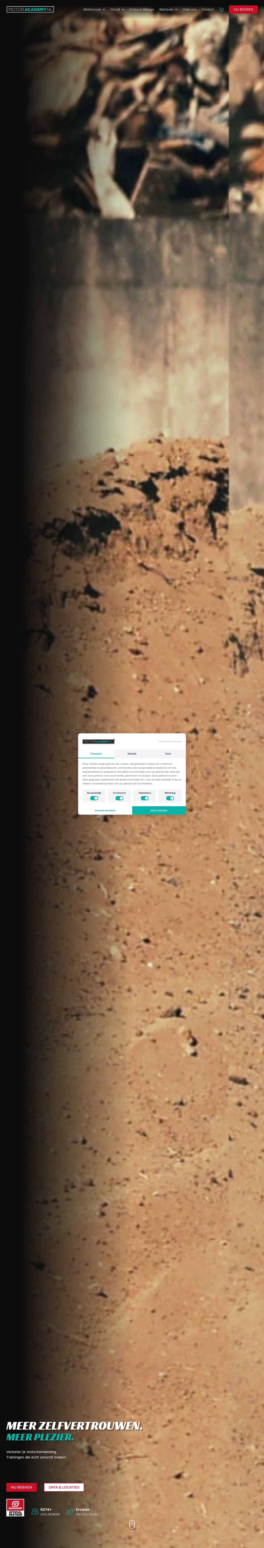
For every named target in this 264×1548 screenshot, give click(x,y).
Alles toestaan (159, 810)
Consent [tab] (96, 753)
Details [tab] (132, 753)
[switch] (94, 798)
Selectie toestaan (105, 810)
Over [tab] (168, 753)
